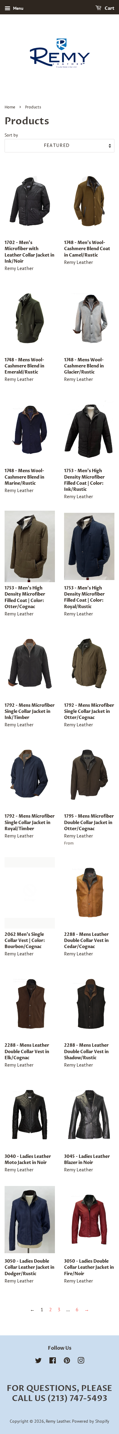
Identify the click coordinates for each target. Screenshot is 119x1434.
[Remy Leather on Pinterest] (66, 1361)
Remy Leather (58, 1421)
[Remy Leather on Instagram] (81, 1361)
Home (10, 107)
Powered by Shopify (90, 1421)
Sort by (11, 135)
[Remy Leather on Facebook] (52, 1361)
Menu (17, 8)
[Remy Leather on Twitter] (38, 1361)
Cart (109, 8)
